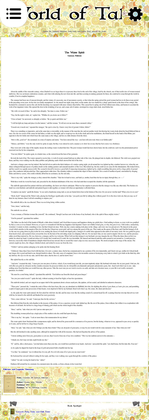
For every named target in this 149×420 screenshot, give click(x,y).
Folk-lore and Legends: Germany (18, 369)
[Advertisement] (74, 73)
